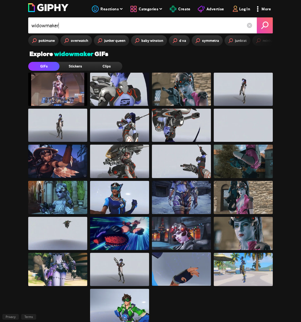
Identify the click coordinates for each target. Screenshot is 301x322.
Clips (107, 66)
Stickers (75, 66)
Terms (28, 317)
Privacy (11, 317)
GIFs (44, 66)
